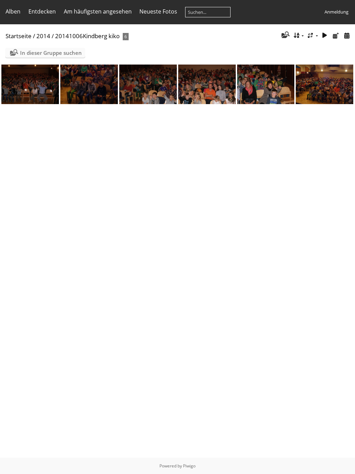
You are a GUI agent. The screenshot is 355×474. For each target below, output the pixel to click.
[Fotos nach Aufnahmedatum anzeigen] (347, 35)
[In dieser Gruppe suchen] (284, 35)
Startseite (19, 36)
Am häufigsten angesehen (98, 11)
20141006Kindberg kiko (87, 36)
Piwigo (189, 466)
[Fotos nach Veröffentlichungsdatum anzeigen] (335, 35)
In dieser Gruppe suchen (51, 52)
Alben (13, 11)
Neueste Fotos (158, 11)
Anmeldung (336, 12)
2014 (43, 36)
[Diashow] (325, 35)
